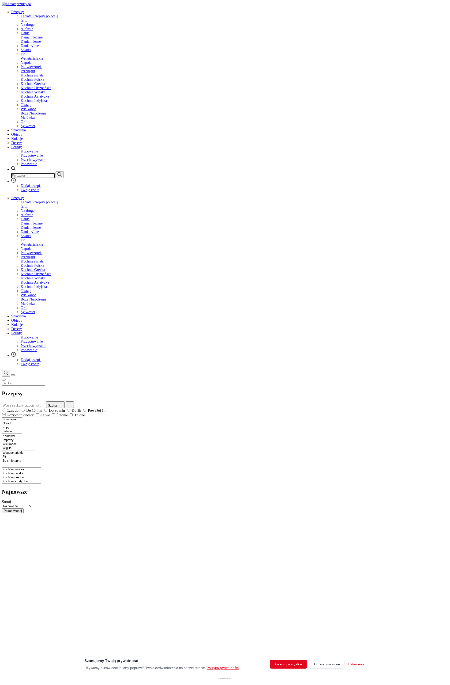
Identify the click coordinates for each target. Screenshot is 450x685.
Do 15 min (34, 410)
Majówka (28, 117)
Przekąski (28, 71)
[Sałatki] (12, 432)
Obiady (16, 134)
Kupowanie (29, 151)
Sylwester (28, 126)
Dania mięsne (31, 41)
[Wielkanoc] (18, 444)
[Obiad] (12, 424)
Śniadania (18, 130)
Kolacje (17, 139)
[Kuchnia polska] (21, 474)
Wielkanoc (28, 109)
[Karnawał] (18, 436)
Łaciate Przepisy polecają (39, 16)
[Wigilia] (18, 448)
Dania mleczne (32, 37)
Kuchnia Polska (32, 79)
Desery (16, 143)
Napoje (26, 63)
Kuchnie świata (32, 75)
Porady (16, 147)
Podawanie (29, 164)
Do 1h (76, 410)
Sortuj (6, 502)
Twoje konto (30, 190)
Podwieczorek (31, 67)
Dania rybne (30, 46)
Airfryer (27, 29)
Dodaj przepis (31, 186)
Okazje (26, 105)
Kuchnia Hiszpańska (36, 88)
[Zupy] (12, 428)
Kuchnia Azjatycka (35, 96)
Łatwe (45, 415)
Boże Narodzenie (33, 113)
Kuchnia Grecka (33, 84)
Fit (23, 54)
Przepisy (17, 12)
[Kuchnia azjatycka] (21, 481)
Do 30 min (57, 410)
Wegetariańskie (32, 58)
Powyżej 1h (96, 410)
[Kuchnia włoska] (21, 470)
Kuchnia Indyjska (34, 101)
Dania (25, 33)
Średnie (62, 415)
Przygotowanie (32, 155)
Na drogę (27, 25)
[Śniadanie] (12, 420)
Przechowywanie (33, 160)
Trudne (79, 415)
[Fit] (13, 457)
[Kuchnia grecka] (21, 478)
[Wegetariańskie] (13, 453)
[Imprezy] (18, 440)
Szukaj (53, 405)
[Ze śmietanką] (13, 461)
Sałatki (26, 50)
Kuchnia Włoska (33, 92)
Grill (24, 20)
